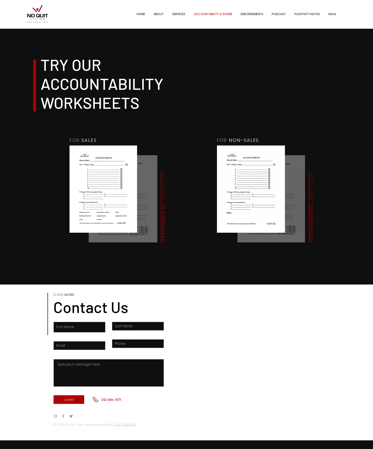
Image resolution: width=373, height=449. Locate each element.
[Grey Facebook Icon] (63, 416)
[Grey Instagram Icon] (55, 416)
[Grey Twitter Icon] (71, 416)
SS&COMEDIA (125, 424)
